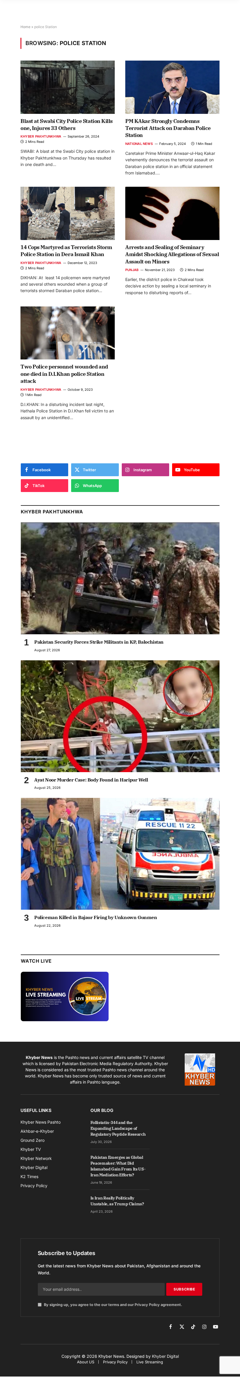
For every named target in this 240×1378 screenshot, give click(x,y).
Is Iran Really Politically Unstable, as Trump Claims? (117, 1200)
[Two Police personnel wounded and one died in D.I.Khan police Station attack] (67, 332)
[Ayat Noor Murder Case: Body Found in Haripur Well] (120, 716)
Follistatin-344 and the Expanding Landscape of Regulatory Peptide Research (118, 1128)
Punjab (131, 270)
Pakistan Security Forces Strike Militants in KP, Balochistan (99, 642)
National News (139, 144)
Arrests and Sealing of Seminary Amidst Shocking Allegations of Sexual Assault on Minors (172, 254)
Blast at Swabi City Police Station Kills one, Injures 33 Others (66, 124)
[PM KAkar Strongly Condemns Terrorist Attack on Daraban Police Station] (172, 87)
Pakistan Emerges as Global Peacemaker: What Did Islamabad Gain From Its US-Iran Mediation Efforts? (118, 1166)
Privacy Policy (147, 1304)
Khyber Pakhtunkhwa (40, 136)
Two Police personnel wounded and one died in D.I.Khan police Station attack (64, 373)
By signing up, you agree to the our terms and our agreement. (112, 1304)
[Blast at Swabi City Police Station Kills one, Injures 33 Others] (67, 87)
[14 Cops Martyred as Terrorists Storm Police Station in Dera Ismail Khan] (67, 213)
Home (25, 27)
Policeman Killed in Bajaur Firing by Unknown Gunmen (95, 917)
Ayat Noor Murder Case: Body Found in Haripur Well (91, 780)
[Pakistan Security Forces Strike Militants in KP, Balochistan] (120, 578)
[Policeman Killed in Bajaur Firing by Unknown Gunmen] (120, 854)
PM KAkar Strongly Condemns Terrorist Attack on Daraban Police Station (168, 128)
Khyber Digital (165, 1356)
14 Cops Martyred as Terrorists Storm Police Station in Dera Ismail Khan (66, 251)
